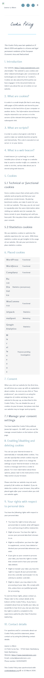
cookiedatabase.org (11, 670)
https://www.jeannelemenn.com (27, 68)
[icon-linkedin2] (33, 5)
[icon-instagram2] (28, 5)
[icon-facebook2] (23, 5)
